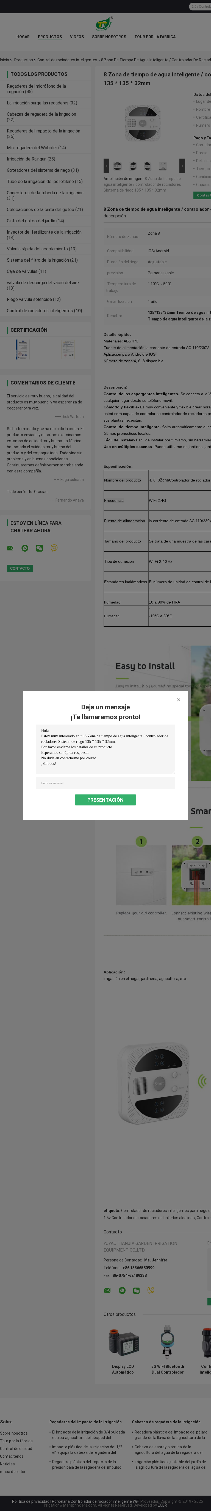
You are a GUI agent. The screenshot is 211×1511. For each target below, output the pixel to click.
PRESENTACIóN (105, 800)
